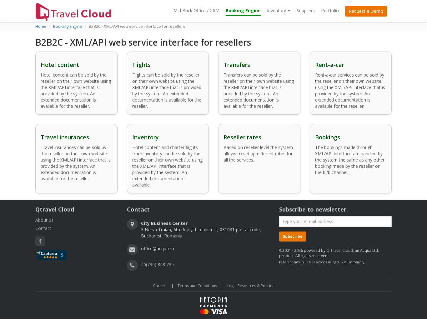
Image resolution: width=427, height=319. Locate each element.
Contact (43, 228)
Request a (366, 11)
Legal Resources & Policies (250, 285)
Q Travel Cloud (339, 250)
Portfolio (330, 10)
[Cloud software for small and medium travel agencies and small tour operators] (73, 10)
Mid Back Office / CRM (196, 10)
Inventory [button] (277, 10)
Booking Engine (243, 10)
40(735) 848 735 (157, 264)
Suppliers (306, 10)
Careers (160, 285)
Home (41, 26)
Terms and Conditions (197, 285)
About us (44, 220)
